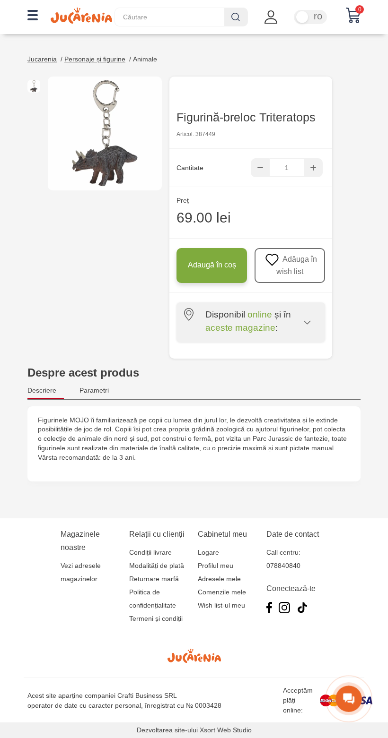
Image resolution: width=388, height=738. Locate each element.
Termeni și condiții (156, 618)
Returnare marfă (154, 579)
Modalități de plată (156, 565)
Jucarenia (42, 59)
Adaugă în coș (212, 265)
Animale (145, 59)
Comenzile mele (222, 592)
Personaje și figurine (94, 59)
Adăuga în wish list (296, 265)
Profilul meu (215, 565)
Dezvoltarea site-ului (167, 730)
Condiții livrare (150, 552)
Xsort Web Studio (226, 730)
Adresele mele (219, 579)
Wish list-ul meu (221, 605)
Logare (208, 552)
